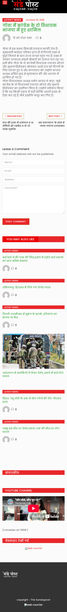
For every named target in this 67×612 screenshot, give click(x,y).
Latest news (12, 20)
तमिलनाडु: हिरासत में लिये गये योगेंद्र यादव (26, 287)
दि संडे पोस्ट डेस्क (22, 38)
